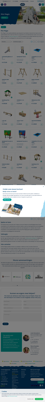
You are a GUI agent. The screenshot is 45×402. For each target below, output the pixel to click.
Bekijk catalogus (7, 199)
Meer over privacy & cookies (12, 396)
